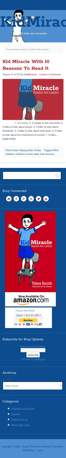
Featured (15, 413)
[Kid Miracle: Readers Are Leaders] (30, 305)
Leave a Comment (50, 74)
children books (24, 154)
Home (23, 49)
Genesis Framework (52, 446)
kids (42, 154)
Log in (40, 450)
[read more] (9, 138)
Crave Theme (29, 446)
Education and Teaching (23, 408)
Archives (7, 379)
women (50, 154)
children (10, 154)
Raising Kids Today (30, 150)
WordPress (29, 450)
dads (36, 154)
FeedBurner (39, 359)
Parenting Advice (19, 419)
